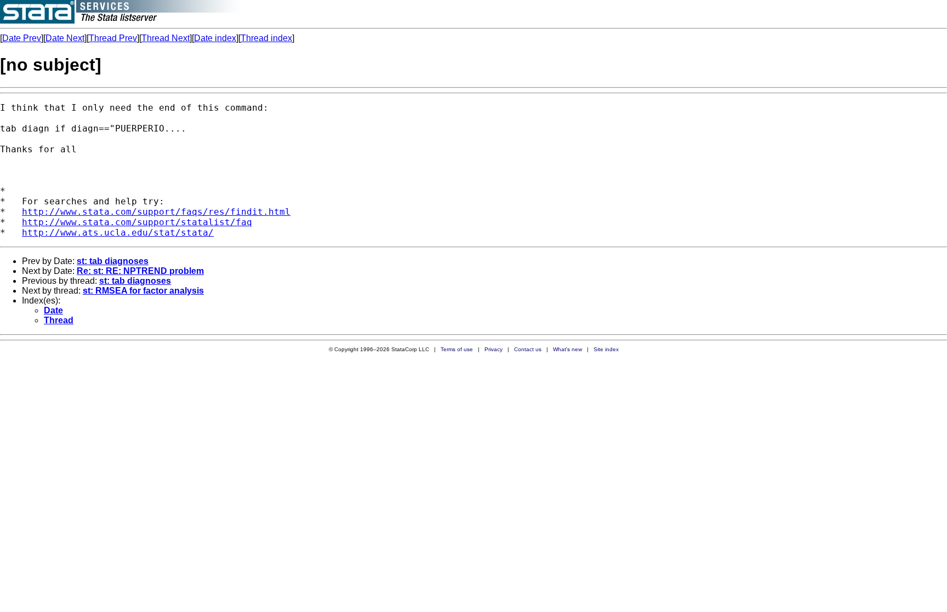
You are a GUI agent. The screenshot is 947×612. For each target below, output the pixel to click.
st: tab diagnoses (113, 261)
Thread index (266, 38)
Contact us (527, 349)
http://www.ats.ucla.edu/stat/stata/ (118, 232)
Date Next (64, 38)
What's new (567, 349)
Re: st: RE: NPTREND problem (140, 271)
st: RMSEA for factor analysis (143, 290)
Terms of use (457, 349)
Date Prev (21, 38)
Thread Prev (113, 38)
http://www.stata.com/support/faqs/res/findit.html (156, 212)
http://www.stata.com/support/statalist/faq (137, 222)
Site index (606, 349)
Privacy (493, 349)
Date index (215, 38)
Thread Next (165, 38)
